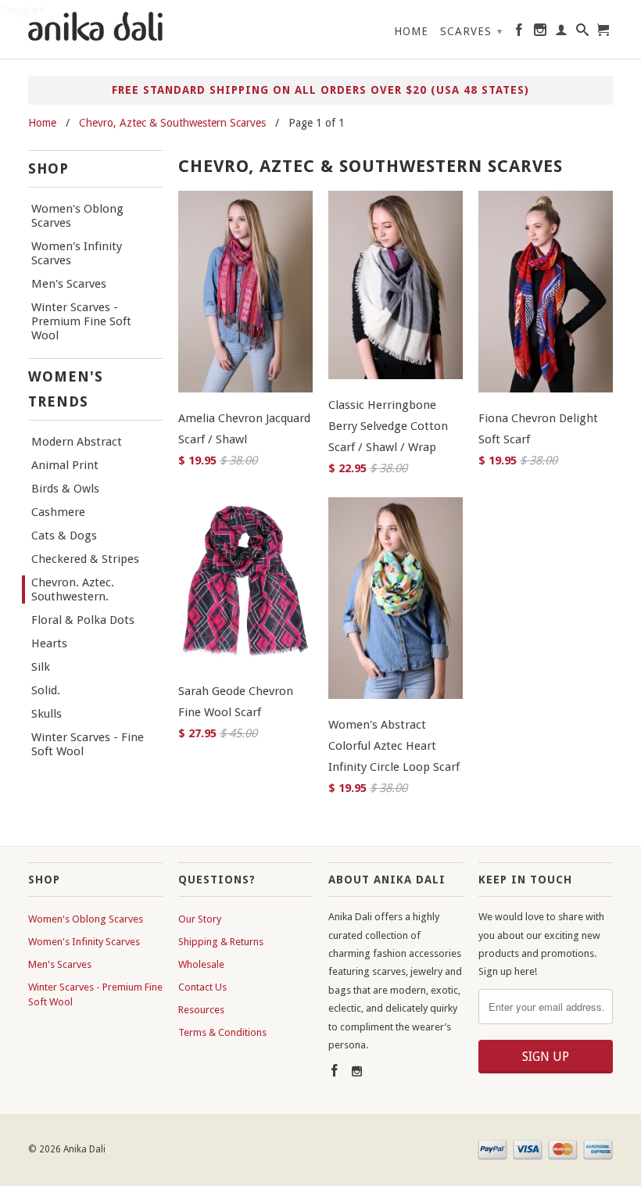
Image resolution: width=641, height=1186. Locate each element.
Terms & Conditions (222, 1032)
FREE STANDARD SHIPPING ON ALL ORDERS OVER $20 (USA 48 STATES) (320, 90)
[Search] (582, 32)
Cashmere (58, 512)
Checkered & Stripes (85, 559)
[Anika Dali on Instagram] (540, 32)
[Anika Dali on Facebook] (519, 32)
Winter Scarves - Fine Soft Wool (87, 744)
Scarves (471, 31)
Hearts (49, 643)
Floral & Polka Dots (82, 620)
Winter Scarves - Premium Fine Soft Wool (81, 321)
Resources (201, 1010)
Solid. (45, 690)
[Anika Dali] (95, 28)
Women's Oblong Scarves (77, 216)
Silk (40, 667)
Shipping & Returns (220, 942)
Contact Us (202, 987)
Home (411, 31)
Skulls (46, 714)
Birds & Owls (65, 489)
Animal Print (64, 465)
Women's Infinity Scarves (76, 253)
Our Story (199, 919)
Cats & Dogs (64, 536)
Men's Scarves (68, 284)
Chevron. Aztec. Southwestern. (72, 589)
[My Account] (561, 32)
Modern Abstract (76, 442)
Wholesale (201, 964)
